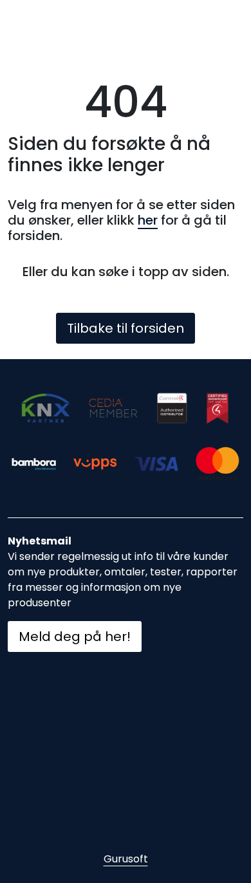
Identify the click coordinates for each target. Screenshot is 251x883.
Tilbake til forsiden (125, 328)
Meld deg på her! (75, 636)
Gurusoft (126, 858)
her (148, 220)
